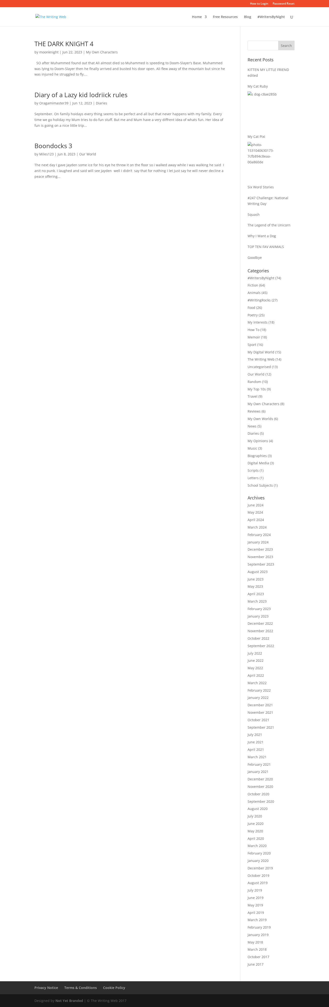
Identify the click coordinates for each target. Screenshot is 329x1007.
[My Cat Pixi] (266, 160)
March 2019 (257, 920)
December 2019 (260, 868)
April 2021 (256, 749)
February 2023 (259, 608)
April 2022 (256, 675)
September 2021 (261, 727)
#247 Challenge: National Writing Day (268, 201)
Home (197, 17)
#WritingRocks (259, 300)
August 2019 (258, 882)
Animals (254, 292)
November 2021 (260, 712)
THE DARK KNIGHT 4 (63, 43)
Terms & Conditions (80, 987)
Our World (87, 154)
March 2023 (257, 601)
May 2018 (255, 942)
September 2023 (261, 564)
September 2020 (261, 801)
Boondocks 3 (53, 145)
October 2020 (258, 794)
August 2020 (258, 808)
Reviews (254, 411)
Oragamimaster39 (53, 103)
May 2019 (255, 905)
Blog (247, 17)
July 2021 (255, 734)
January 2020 (258, 860)
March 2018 (257, 949)
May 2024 (255, 512)
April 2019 (256, 912)
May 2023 (255, 586)
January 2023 (258, 616)
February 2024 (259, 534)
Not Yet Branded (69, 1000)
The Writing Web (261, 359)
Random (254, 381)
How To (253, 329)
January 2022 (258, 697)
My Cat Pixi (256, 136)
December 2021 (260, 705)
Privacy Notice (46, 987)
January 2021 (258, 771)
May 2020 (255, 831)
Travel (252, 396)
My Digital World (261, 352)
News (252, 426)
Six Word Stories (261, 187)
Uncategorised (259, 366)
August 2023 (258, 571)
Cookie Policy (114, 987)
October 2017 (258, 957)
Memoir (254, 337)
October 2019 (258, 875)
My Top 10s (257, 389)
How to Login (259, 4)
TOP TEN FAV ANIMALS (266, 246)
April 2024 (256, 519)
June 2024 (255, 505)
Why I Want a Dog (262, 236)
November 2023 (260, 556)
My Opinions (258, 441)
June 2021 (255, 742)
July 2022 (255, 653)
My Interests (258, 322)
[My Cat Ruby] (266, 109)
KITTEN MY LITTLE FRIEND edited (268, 72)
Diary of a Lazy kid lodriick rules (80, 94)
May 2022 (255, 668)
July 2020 (255, 816)
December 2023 (260, 549)
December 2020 (260, 779)
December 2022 (260, 623)
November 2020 (260, 786)
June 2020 (255, 823)
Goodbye (255, 257)
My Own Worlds (260, 418)
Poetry (253, 315)
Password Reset (284, 4)
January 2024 (258, 542)
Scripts (253, 470)
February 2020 (259, 853)
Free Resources (225, 17)
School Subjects (260, 485)
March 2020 (257, 845)
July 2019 (255, 890)
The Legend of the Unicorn (269, 225)
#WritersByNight (271, 17)
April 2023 (256, 594)
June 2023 (255, 579)
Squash (254, 214)
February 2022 (259, 690)
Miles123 (46, 154)
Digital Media (258, 463)
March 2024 (257, 527)
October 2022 (258, 638)
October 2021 (258, 720)
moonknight (49, 52)
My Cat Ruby (258, 86)
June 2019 (255, 897)
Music (252, 448)
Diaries (101, 103)
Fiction (253, 285)
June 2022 (255, 660)
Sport (252, 344)
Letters (253, 478)
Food (251, 307)
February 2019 (259, 927)
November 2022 (260, 631)
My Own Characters (102, 52)
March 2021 (257, 757)
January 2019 (258, 934)
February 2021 (259, 764)
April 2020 (256, 838)
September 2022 (261, 646)
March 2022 (257, 683)
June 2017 (255, 964)
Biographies (257, 455)
